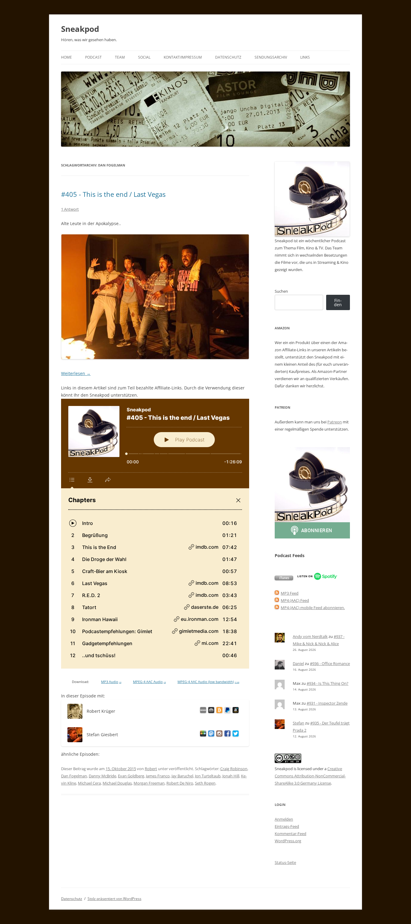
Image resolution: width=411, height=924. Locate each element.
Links (305, 57)
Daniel (298, 663)
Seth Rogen (205, 783)
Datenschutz (228, 57)
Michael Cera (89, 783)
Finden (338, 302)
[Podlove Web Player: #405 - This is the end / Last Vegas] (155, 534)
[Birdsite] (234, 734)
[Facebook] (226, 734)
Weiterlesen (76, 373)
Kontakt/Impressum (183, 57)
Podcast (93, 57)
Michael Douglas (117, 783)
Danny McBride (102, 776)
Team (120, 57)
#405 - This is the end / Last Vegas (113, 194)
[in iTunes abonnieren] (284, 578)
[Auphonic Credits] (210, 711)
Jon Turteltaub (208, 776)
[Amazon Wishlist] (234, 711)
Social (144, 57)
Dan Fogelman (74, 776)
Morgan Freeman (149, 783)
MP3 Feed (289, 593)
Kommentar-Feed (290, 833)
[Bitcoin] (218, 711)
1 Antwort (70, 209)
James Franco (158, 776)
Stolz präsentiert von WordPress (114, 898)
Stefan (298, 723)
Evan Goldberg (131, 776)
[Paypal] (226, 711)
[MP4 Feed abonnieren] (277, 600)
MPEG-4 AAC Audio (149, 682)
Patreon (334, 422)
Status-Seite (285, 862)
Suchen (281, 291)
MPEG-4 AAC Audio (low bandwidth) (208, 682)
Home (66, 57)
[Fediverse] (210, 734)
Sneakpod (80, 28)
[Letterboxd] (202, 734)
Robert (151, 768)
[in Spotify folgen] (317, 578)
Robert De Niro (179, 783)
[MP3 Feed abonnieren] (277, 593)
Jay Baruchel (182, 776)
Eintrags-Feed (287, 826)
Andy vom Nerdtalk (310, 636)
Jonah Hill (230, 776)
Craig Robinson (233, 768)
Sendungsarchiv (271, 57)
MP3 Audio (111, 682)
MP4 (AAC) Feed (295, 600)
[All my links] (202, 711)
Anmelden (284, 819)
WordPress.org (288, 840)
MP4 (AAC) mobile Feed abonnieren (312, 607)
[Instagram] (218, 734)
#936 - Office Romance (330, 663)
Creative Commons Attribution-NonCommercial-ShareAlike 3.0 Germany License (310, 776)
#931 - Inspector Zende (327, 703)
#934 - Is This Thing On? (327, 683)
